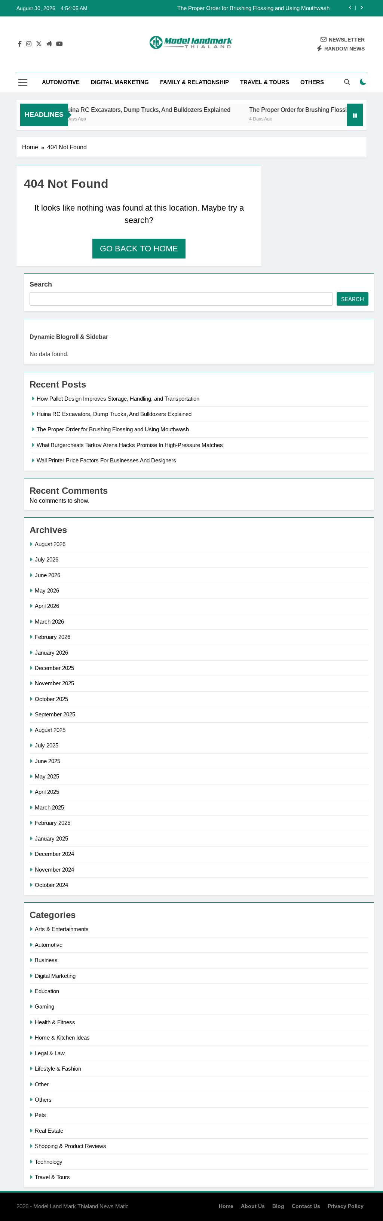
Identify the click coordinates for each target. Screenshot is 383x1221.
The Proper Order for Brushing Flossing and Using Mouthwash (253, 8)
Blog (278, 1206)
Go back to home (139, 248)
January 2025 (51, 838)
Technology (48, 1162)
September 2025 (55, 714)
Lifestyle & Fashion (58, 1068)
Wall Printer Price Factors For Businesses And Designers (106, 460)
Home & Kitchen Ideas (62, 1037)
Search (41, 284)
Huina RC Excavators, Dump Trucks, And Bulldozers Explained (135, 109)
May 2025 (47, 776)
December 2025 (54, 668)
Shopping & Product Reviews (70, 1146)
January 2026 (51, 652)
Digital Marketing (120, 82)
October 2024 (51, 885)
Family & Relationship (194, 82)
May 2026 (47, 590)
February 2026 (52, 637)
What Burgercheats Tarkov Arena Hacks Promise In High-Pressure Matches (130, 445)
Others (312, 82)
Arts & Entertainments (62, 929)
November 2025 (54, 683)
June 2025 (47, 761)
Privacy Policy (346, 1206)
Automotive (61, 82)
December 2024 (54, 854)
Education (47, 991)
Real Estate (49, 1130)
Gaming (44, 1006)
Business (46, 960)
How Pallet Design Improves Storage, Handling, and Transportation (118, 398)
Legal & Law (50, 1053)
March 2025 (49, 807)
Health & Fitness (55, 1022)
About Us (253, 1206)
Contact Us (306, 1206)
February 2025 (52, 823)
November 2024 (54, 869)
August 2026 (50, 544)
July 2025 (46, 745)
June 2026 (47, 575)
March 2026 (49, 621)
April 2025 (47, 792)
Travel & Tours (264, 82)
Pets (40, 1115)
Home (226, 1206)
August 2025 (50, 730)
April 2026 (47, 606)
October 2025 (51, 699)
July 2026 (46, 559)
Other (42, 1084)
